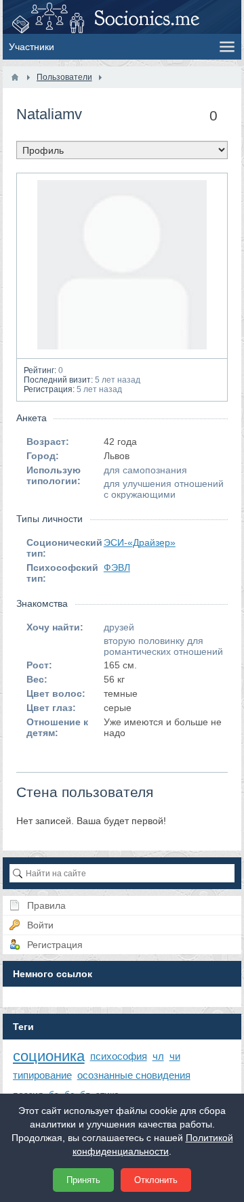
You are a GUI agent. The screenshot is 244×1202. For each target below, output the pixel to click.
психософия (118, 1056)
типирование (42, 1075)
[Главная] (14, 77)
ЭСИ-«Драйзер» (140, 542)
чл (158, 1056)
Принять (83, 1180)
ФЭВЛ (117, 567)
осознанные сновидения (133, 1075)
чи (174, 1056)
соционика (49, 1056)
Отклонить (156, 1180)
